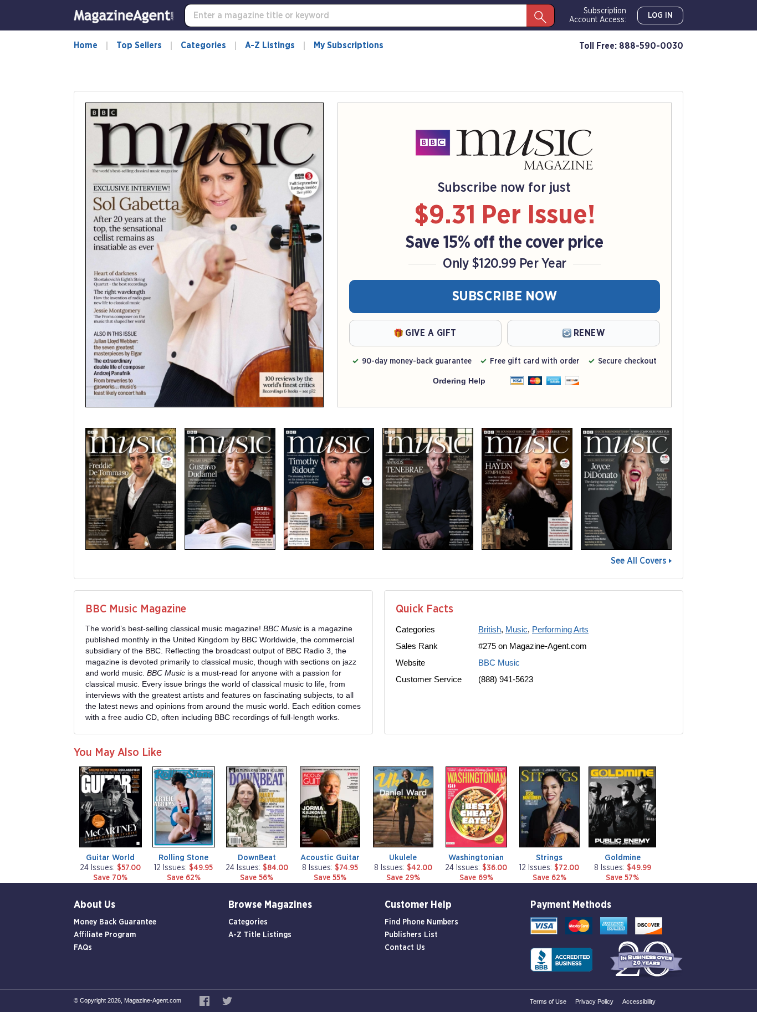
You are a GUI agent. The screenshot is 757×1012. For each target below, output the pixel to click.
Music (516, 629)
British (489, 629)
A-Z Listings (270, 45)
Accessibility (639, 1001)
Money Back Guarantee (115, 922)
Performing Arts (560, 629)
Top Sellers (139, 45)
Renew (589, 333)
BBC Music (499, 662)
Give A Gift (431, 333)
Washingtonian (476, 857)
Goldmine (623, 857)
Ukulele (403, 857)
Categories (203, 45)
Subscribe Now (504, 296)
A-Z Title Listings (259, 935)
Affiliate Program (105, 935)
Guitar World (110, 857)
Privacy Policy (594, 1001)
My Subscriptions (348, 45)
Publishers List (411, 935)
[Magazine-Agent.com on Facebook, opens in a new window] (205, 1000)
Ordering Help (459, 380)
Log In (660, 15)
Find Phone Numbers (421, 922)
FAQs (83, 948)
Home (86, 45)
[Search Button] (540, 15)
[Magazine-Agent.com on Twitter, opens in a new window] (227, 1000)
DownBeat (257, 857)
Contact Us (405, 948)
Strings (549, 857)
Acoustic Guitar (330, 857)
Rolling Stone (183, 857)
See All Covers (638, 560)
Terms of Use (548, 1001)
